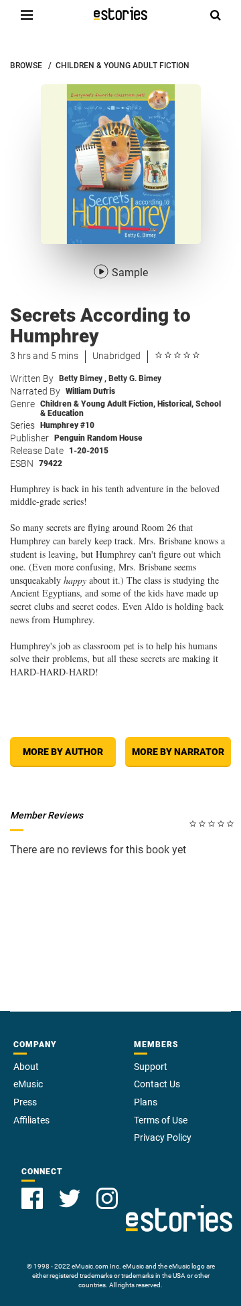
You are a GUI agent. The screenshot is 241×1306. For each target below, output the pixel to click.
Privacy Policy (162, 1137)
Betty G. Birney (134, 378)
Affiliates (31, 1120)
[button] (27, 15)
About (26, 1066)
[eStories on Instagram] (107, 1198)
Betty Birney (82, 378)
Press (25, 1102)
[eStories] (120, 13)
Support (150, 1066)
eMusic (28, 1084)
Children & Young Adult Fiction (97, 404)
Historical (175, 404)
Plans (145, 1102)
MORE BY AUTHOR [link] (63, 751)
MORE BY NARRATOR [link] (178, 751)
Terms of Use (160, 1120)
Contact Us (157, 1084)
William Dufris (90, 391)
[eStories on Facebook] (32, 1198)
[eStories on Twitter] (69, 1198)
